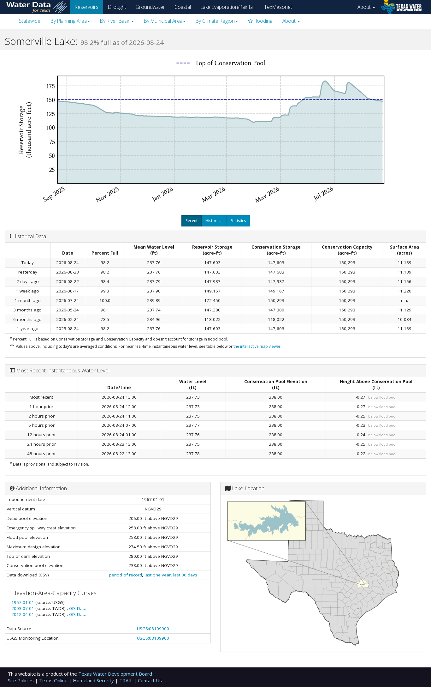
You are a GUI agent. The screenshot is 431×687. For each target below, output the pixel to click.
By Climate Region (215, 20)
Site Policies (21, 680)
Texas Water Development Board (115, 674)
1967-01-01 (23, 602)
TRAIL (126, 680)
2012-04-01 (23, 614)
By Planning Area (68, 20)
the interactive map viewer (256, 346)
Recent (192, 220)
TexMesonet (278, 6)
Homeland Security (94, 680)
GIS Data (77, 608)
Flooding (262, 20)
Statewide (29, 20)
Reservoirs (86, 6)
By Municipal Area (163, 20)
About (364, 6)
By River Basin (115, 20)
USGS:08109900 (153, 628)
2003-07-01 (23, 608)
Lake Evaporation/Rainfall (227, 6)
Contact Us (150, 680)
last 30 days (185, 575)
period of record (125, 575)
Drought (117, 6)
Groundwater (150, 6)
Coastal (182, 6)
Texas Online (54, 680)
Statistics (238, 220)
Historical (213, 220)
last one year (158, 575)
